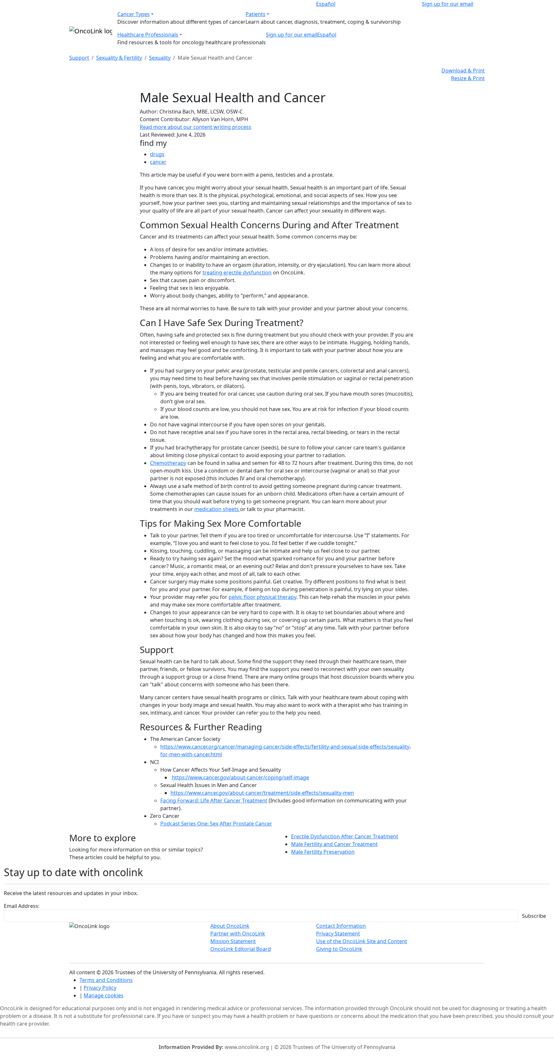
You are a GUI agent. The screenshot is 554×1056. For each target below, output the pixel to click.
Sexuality (160, 57)
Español (325, 3)
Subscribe (534, 915)
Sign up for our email (447, 3)
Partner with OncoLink (237, 933)
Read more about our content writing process (195, 126)
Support (79, 57)
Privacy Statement (338, 933)
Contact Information (341, 925)
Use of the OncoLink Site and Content (361, 941)
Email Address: (21, 905)
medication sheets (217, 509)
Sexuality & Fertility (119, 57)
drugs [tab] (157, 154)
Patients (255, 14)
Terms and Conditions (106, 980)
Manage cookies (103, 995)
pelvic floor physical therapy (262, 596)
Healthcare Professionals (147, 34)
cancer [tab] (158, 161)
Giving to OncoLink (339, 948)
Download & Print (463, 70)
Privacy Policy (100, 987)
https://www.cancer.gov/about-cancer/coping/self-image (240, 777)
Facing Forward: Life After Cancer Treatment (213, 800)
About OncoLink (229, 925)
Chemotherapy (168, 462)
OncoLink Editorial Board (240, 948)
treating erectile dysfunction (237, 272)
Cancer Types (133, 14)
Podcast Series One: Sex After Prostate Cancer (216, 823)
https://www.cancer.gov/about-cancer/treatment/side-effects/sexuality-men (262, 792)
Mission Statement (233, 941)
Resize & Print (468, 78)
